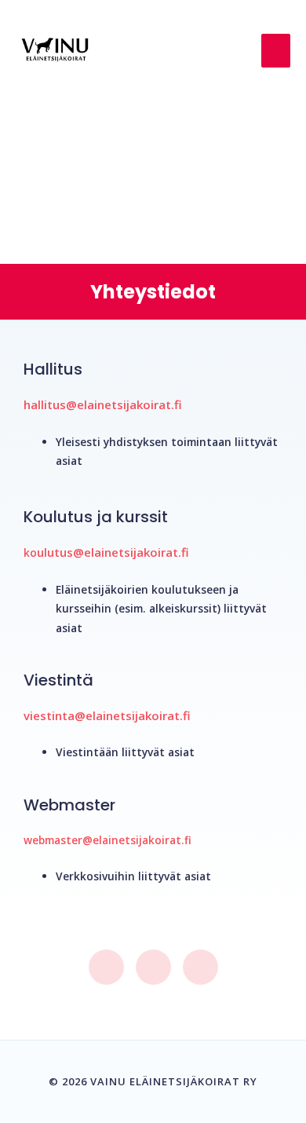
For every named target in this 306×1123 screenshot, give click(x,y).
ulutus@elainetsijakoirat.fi (113, 552)
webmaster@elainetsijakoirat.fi (107, 839)
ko (30, 552)
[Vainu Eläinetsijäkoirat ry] (55, 50)
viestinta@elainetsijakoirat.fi (107, 715)
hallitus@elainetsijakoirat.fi (103, 404)
